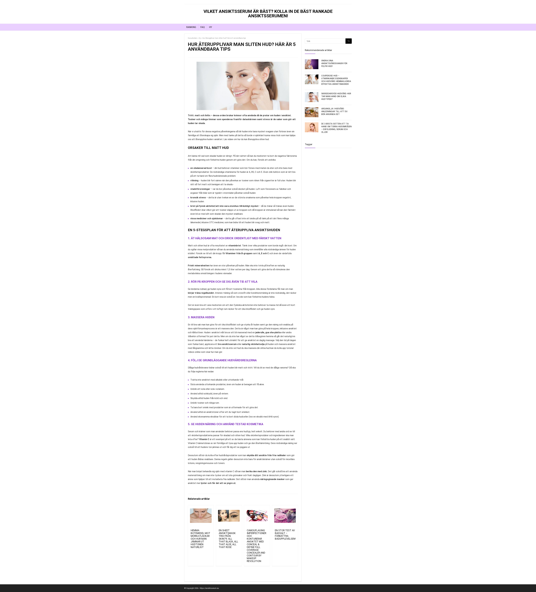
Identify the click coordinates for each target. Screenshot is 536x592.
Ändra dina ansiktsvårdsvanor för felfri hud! (334, 63)
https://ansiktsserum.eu (209, 588)
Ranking (191, 27)
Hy (210, 27)
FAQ (202, 27)
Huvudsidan (192, 38)
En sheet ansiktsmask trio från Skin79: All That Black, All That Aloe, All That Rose (228, 539)
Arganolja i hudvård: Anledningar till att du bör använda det (334, 111)
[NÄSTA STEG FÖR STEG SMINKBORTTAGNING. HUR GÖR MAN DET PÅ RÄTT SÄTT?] (533, 296)
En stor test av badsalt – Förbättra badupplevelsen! (285, 534)
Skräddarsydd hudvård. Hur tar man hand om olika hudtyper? (336, 96)
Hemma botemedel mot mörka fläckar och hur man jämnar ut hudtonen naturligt (200, 539)
